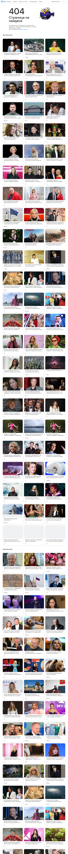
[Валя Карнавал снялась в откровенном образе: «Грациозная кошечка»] (13, 662)
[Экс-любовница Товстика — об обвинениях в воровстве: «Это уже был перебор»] (55, 387)
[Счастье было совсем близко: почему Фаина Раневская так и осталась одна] (34, 641)
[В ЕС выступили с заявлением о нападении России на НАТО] (13, 218)
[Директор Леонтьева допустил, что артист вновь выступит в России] (55, 641)
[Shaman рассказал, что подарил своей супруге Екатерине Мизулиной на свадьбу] (13, 732)
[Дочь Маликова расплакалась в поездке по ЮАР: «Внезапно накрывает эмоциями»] (55, 239)
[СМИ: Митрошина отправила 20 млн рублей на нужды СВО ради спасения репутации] (13, 838)
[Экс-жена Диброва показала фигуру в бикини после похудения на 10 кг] (55, 408)
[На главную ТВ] (4, 1)
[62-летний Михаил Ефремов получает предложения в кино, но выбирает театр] (34, 387)
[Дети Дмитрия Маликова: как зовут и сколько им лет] (13, 133)
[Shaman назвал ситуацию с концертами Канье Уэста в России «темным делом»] (13, 535)
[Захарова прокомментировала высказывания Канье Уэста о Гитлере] (34, 472)
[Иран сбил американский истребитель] (13, 514)
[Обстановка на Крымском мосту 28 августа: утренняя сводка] (34, 112)
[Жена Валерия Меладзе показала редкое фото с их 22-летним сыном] (55, 197)
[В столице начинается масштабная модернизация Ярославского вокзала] (34, 817)
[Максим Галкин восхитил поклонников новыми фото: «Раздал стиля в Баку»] (13, 599)
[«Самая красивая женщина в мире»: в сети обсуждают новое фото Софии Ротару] (34, 324)
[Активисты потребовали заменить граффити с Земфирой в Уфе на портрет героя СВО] (13, 429)
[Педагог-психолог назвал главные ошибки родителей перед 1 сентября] (55, 556)
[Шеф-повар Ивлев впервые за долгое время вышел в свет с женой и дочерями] (13, 641)
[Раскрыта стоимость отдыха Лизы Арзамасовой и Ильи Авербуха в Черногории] (55, 218)
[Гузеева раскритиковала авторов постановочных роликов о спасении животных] (34, 620)
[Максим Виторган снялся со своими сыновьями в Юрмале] (13, 493)
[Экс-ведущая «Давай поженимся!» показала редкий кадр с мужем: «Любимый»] (55, 176)
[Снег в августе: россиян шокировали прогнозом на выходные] (34, 366)
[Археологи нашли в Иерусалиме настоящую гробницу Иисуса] (13, 281)
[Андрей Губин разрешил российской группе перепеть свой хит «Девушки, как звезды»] (55, 493)
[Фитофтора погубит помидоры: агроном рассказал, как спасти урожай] (34, 556)
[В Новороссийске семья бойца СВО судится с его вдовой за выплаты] (34, 753)
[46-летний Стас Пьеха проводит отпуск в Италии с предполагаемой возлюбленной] (34, 260)
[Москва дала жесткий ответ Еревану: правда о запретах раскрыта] (34, 711)
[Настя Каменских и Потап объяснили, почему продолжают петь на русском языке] (34, 514)
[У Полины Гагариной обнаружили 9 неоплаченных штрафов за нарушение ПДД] (55, 620)
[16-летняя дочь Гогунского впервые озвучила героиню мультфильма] (34, 493)
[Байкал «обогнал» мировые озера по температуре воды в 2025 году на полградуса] (34, 429)
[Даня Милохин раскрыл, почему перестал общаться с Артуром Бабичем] (55, 154)
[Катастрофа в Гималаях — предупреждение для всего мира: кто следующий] (34, 49)
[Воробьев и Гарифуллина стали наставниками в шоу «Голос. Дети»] (34, 451)
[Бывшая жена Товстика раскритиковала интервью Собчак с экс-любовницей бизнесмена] (55, 732)
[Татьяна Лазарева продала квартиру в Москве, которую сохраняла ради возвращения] (13, 154)
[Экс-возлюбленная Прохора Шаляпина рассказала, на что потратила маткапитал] (55, 49)
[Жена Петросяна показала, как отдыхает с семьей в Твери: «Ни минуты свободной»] (55, 345)
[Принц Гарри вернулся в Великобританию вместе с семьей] (55, 578)
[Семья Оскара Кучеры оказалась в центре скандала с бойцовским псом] (13, 70)
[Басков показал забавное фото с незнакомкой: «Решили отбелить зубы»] (34, 578)
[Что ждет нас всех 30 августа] (55, 366)
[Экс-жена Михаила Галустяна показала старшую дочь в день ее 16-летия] (13, 366)
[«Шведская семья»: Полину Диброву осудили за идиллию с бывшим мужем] (55, 303)
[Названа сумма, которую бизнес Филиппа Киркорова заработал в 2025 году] (13, 451)
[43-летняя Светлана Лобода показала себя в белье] (55, 774)
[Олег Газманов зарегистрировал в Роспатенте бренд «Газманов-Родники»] (55, 535)
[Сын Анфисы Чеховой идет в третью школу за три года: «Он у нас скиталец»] (34, 197)
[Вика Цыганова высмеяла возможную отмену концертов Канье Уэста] (34, 154)
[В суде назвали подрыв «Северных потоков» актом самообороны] (34, 303)
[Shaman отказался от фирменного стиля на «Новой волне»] (34, 732)
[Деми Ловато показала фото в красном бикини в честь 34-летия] (55, 599)
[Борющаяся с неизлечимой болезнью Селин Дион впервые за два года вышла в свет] (55, 451)
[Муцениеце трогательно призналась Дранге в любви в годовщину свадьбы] (34, 176)
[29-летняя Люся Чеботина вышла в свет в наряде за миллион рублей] (55, 838)
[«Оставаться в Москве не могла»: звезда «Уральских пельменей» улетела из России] (34, 796)
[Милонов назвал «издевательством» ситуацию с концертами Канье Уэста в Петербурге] (34, 774)
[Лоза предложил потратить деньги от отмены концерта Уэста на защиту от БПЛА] (13, 578)
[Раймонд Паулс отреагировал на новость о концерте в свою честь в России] (13, 690)
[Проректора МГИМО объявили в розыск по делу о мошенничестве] (55, 260)
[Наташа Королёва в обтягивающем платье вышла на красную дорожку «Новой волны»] (34, 70)
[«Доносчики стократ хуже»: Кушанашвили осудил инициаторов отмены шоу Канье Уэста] (55, 112)
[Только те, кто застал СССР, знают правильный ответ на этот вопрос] (13, 260)
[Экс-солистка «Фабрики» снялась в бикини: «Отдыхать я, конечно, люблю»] (34, 345)
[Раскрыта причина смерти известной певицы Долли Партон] (13, 796)
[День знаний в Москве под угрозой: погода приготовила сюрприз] (13, 239)
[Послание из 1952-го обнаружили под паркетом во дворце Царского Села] (13, 711)
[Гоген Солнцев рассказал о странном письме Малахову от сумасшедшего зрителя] (55, 133)
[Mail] (2, 1)
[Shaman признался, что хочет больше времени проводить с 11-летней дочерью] (55, 70)
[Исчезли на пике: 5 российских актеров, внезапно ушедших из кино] (13, 408)
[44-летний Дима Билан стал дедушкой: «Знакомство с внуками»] (13, 91)
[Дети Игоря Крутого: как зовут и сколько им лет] (55, 91)
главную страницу (23, 29)
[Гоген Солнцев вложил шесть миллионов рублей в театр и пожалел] (13, 774)
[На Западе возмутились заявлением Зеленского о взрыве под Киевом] (13, 112)
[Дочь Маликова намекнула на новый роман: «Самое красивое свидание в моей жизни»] (34, 281)
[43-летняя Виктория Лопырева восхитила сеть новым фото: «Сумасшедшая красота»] (55, 514)
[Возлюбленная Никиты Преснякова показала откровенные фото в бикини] (34, 239)
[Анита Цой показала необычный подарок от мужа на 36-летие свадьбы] (13, 753)
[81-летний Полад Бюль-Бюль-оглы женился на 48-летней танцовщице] (34, 91)
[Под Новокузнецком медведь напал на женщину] (55, 796)
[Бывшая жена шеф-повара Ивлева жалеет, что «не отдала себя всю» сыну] (55, 753)
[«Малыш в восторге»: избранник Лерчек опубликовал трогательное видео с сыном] (34, 535)
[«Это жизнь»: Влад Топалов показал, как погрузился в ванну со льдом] (55, 324)
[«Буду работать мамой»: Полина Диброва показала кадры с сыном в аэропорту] (34, 690)
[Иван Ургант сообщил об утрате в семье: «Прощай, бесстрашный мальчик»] (55, 711)
